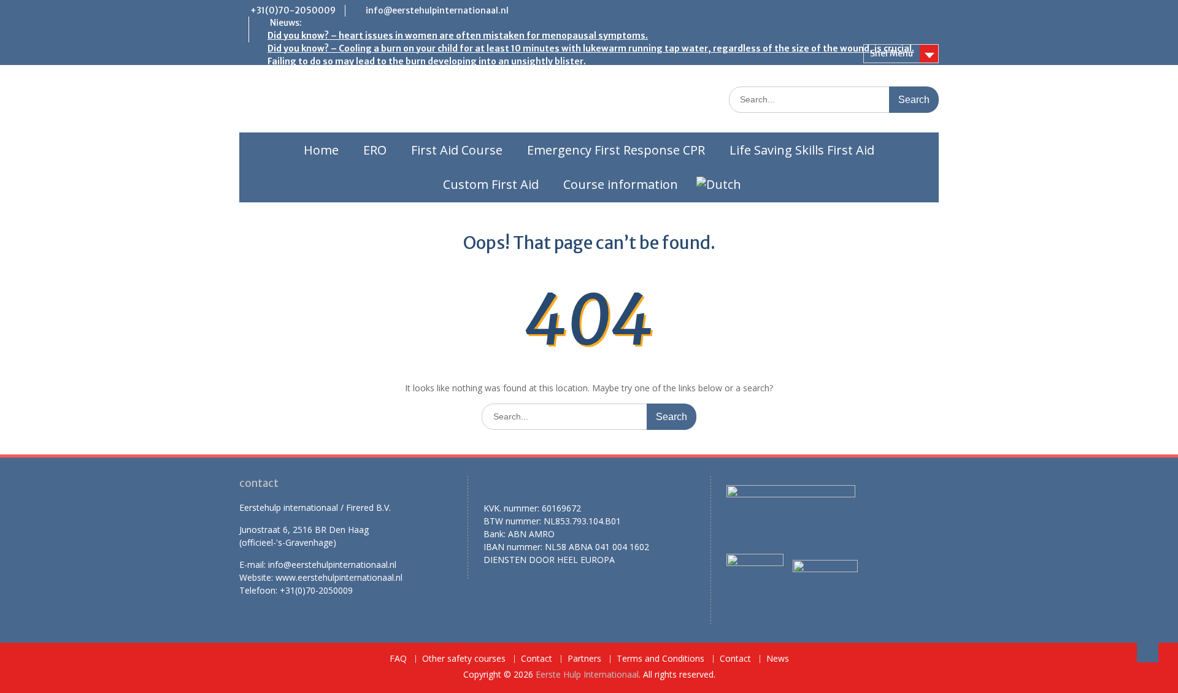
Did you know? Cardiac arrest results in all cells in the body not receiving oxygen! (442, 125)
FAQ (398, 659)
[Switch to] (718, 184)
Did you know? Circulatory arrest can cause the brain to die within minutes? (431, 112)
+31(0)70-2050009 (293, 10)
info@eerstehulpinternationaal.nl (437, 10)
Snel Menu (891, 53)
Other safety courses (464, 659)
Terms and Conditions (660, 659)
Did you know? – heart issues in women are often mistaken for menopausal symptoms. (458, 35)
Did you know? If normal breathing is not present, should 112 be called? (420, 99)
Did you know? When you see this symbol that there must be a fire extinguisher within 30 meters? (481, 74)
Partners (584, 659)
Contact (536, 659)
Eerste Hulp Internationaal (587, 674)
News (777, 659)
